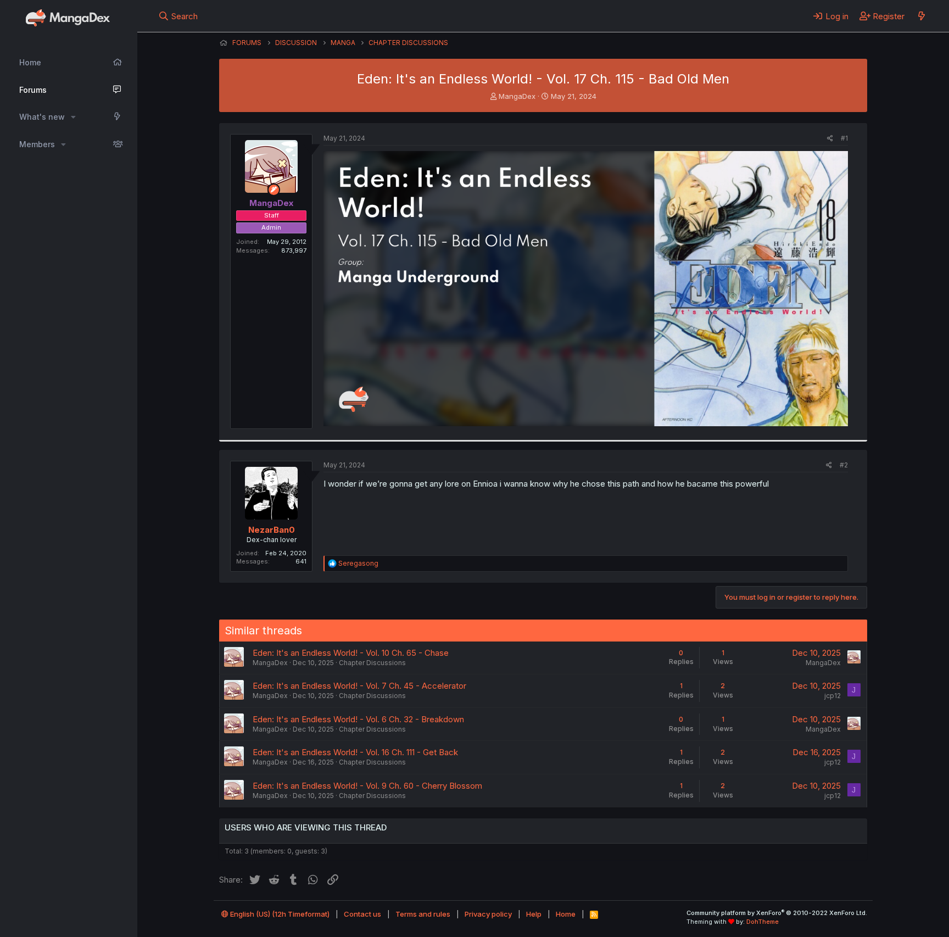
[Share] (830, 138)
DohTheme (762, 921)
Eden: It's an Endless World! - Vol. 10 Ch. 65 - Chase (351, 653)
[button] (73, 117)
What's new (42, 116)
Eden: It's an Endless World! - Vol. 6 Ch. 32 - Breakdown (358, 719)
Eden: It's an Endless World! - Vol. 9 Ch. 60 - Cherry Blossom (367, 785)
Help (534, 914)
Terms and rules (422, 914)
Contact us (362, 914)
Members (37, 144)
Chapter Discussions (372, 663)
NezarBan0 (271, 530)
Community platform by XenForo (776, 913)
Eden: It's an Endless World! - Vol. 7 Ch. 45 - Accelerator (359, 686)
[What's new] (921, 16)
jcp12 (832, 695)
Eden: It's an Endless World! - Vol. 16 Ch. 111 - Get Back (355, 752)
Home (30, 62)
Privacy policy (488, 914)
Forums (33, 89)
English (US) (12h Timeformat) (279, 914)
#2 (844, 465)
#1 (844, 138)
